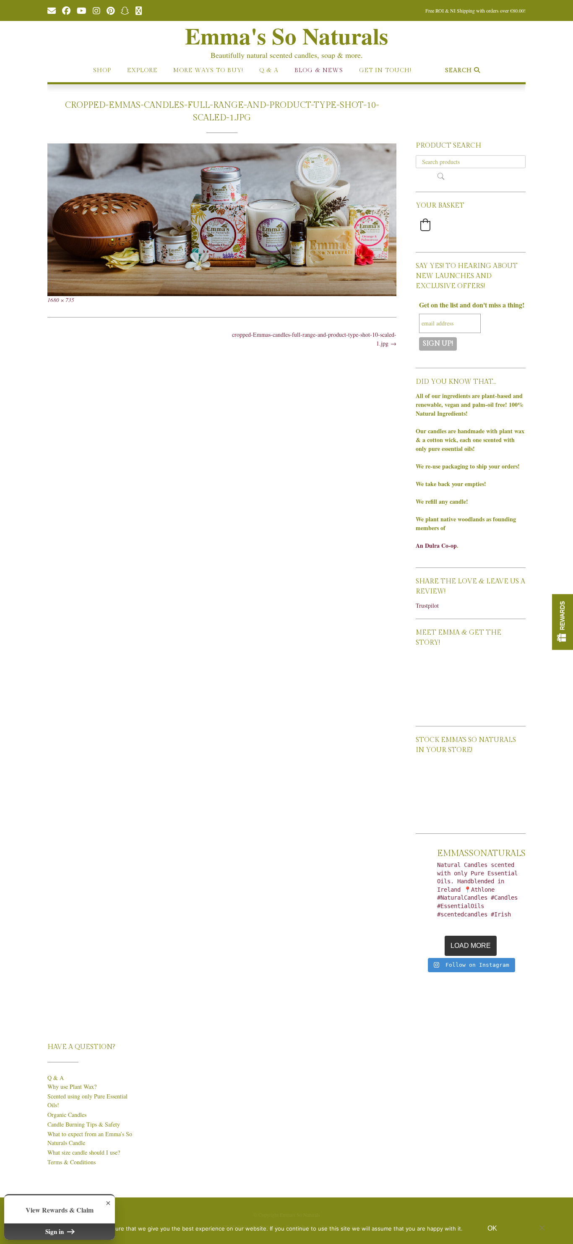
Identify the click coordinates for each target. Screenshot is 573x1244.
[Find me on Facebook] (66, 10)
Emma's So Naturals (286, 35)
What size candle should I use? (83, 1152)
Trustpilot (427, 605)
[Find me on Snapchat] (125, 10)
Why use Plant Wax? (71, 1086)
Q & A (269, 70)
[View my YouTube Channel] (81, 10)
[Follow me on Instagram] (96, 10)
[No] (541, 1227)
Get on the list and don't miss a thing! (471, 305)
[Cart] (138, 10)
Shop (102, 70)
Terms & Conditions (71, 1162)
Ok (492, 1228)
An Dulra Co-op (436, 545)
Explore (142, 70)
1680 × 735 (60, 300)
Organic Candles (66, 1115)
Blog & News (318, 70)
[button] (425, 224)
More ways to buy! (208, 70)
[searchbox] (471, 161)
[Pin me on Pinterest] (111, 10)
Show (562, 622)
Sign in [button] (55, 1231)
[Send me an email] (51, 10)
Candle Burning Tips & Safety (83, 1124)
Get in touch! (385, 70)
